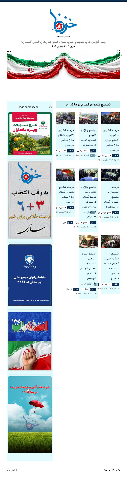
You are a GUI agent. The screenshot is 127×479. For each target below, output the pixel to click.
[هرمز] (63, 65)
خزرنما (107, 470)
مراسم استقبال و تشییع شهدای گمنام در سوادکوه (111, 197)
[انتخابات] (30, 200)
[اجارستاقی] (30, 275)
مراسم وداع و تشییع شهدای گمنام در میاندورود (88, 137)
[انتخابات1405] (30, 341)
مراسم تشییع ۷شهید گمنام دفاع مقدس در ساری (66, 137)
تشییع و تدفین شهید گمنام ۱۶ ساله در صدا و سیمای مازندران (111, 266)
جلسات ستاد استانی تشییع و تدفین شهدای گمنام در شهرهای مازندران (88, 268)
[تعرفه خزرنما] (30, 414)
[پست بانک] (30, 133)
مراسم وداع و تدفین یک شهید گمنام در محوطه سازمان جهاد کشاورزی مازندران (88, 202)
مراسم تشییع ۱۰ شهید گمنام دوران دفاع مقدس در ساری (111, 140)
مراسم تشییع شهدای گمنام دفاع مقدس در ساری (66, 194)
